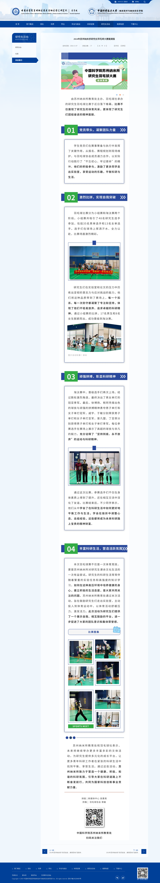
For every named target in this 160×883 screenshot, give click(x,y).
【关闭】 (123, 46)
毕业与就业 (76, 24)
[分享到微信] (117, 878)
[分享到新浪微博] (123, 878)
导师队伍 (15, 875)
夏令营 (24, 875)
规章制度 (120, 24)
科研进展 (90, 24)
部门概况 (29, 24)
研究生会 (18, 47)
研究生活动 (105, 24)
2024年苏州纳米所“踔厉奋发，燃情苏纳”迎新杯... (65, 851)
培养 (52, 24)
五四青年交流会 (46, 875)
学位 (63, 24)
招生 (42, 24)
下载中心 (134, 24)
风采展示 (18, 60)
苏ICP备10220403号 (74, 879)
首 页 (17, 24)
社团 (16, 54)
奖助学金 (34, 875)
